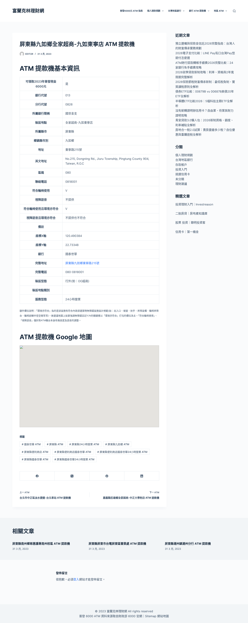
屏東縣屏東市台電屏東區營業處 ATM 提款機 (117, 543)
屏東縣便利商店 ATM (35, 451)
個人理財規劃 (184, 155)
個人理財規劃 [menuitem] (153, 10)
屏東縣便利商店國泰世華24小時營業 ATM (122, 451)
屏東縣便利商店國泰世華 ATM (72, 451)
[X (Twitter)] (72, 476)
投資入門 (181, 169)
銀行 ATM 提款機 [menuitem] (197, 10)
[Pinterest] (107, 476)
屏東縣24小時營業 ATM (84, 444)
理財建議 (181, 184)
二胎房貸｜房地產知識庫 (191, 213)
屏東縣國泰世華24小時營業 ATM (74, 459)
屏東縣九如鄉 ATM (117, 444)
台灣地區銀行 (184, 160)
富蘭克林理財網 (28, 10)
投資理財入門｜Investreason (194, 204)
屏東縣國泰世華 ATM (35, 459)
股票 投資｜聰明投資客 (190, 222)
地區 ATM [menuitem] (219, 10)
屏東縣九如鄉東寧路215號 (82, 263)
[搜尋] (234, 11)
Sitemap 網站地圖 (157, 616)
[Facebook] (37, 476)
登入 (76, 579)
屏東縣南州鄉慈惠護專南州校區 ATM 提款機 (41, 543)
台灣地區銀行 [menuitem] (174, 10)
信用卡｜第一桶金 (187, 232)
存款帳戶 (181, 165)
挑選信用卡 (182, 174)
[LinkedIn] (141, 476)
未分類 (179, 179)
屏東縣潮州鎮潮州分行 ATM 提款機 (188, 543)
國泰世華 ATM (31, 444)
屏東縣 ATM (55, 444)
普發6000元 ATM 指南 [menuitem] (131, 10)
